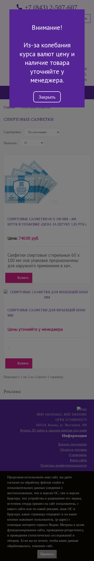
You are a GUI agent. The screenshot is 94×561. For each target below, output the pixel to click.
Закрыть (47, 97)
